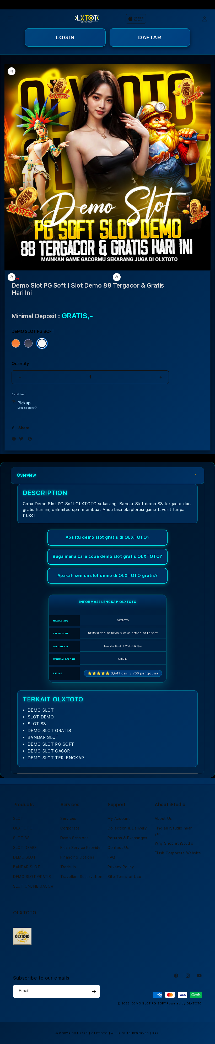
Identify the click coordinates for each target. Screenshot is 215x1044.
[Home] (87, 19)
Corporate (69, 828)
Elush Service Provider (81, 847)
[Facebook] (15, 440)
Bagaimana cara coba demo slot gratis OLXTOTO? (107, 556)
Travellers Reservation (81, 877)
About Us (163, 818)
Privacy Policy (121, 867)
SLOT (18, 818)
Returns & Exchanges (127, 838)
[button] (10, 19)
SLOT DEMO (24, 847)
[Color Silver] (42, 343)
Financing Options (77, 857)
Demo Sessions (74, 838)
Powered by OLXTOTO (184, 1003)
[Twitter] (22, 440)
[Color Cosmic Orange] (16, 343)
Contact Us (118, 847)
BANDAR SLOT (26, 867)
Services (68, 818)
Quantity (20, 363)
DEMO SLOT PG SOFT (149, 1003)
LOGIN (65, 37)
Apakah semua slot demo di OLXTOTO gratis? (107, 575)
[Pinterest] (31, 440)
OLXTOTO (23, 828)
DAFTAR (149, 37)
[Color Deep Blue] (28, 343)
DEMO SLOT (24, 857)
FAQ (111, 857)
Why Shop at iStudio (174, 843)
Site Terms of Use (124, 877)
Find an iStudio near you (173, 831)
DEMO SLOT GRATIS (32, 877)
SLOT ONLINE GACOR (33, 886)
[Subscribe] (94, 991)
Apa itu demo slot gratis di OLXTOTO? (108, 537)
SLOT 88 (21, 838)
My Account (119, 818)
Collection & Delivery (127, 828)
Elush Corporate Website (178, 853)
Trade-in (68, 867)
